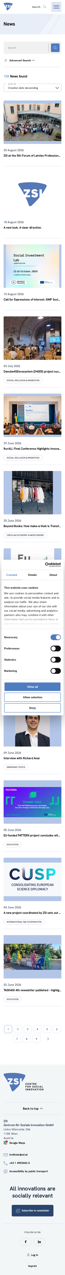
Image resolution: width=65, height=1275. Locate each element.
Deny (32, 707)
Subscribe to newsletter (35, 1210)
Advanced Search (20, 60)
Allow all (32, 686)
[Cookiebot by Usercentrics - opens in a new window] (46, 564)
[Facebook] (26, 1242)
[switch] (56, 648)
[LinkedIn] (39, 1242)
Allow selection (32, 697)
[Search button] (55, 47)
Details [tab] (32, 574)
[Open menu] (56, 7)
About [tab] (53, 574)
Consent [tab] (11, 574)
